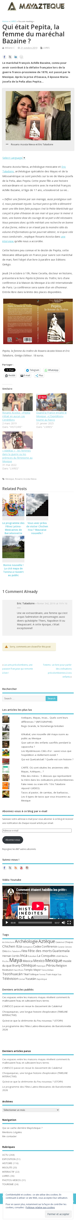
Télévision (10, 978)
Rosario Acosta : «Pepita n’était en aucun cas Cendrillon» (16, 416)
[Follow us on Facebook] (4, 868)
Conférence (49, 946)
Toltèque (34, 974)
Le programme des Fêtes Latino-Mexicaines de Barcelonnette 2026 (13, 529)
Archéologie (26, 941)
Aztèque (46, 941)
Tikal (26, 974)
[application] (38, 906)
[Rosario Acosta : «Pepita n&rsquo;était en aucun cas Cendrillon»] (17, 402)
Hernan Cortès (11, 956)
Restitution (8, 969)
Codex (37, 946)
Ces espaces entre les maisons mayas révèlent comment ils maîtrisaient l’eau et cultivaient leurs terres (36, 999)
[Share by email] (21, 57)
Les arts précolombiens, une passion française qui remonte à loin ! (17, 668)
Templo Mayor (32, 969)
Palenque (41, 965)
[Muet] (63, 922)
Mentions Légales (12, 1132)
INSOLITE (7, 1167)
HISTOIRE (7, 1163)
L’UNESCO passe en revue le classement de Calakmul (32, 1006)
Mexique (9, 478)
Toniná (42, 974)
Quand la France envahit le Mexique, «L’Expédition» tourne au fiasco (51, 416)
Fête (24, 951)
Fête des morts (40, 950)
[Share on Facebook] (4, 57)
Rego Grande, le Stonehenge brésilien (42, 726)
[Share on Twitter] (10, 57)
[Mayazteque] (10, 868)
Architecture (8, 942)
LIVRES (46, 47)
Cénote (68, 947)
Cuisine (60, 946)
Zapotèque (42, 979)
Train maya (51, 974)
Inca (23, 955)
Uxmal (22, 979)
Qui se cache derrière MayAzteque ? (22, 1128)
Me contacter (9, 1136)
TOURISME (8, 1184)
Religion (61, 966)
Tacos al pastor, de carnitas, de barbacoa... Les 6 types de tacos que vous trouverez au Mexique (45, 796)
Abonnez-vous (12, 839)
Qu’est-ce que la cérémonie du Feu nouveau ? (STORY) (32, 1020)
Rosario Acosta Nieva (25, 478)
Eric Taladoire (14, 951)
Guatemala (61, 950)
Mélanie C (10, 47)
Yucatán (30, 979)
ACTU (5, 1154)
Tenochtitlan (47, 970)
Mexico (39, 960)
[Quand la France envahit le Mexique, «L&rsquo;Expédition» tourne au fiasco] (51, 402)
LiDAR (58, 956)
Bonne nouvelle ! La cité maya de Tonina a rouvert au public (13, 570)
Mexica (28, 961)
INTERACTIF (8, 1171)
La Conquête (46, 956)
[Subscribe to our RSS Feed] (16, 868)
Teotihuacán (12, 974)
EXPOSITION (9, 1159)
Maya (15, 960)
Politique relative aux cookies (40, 1207)
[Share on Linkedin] (16, 57)
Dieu (5, 951)
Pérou (50, 965)
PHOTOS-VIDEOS (11, 1180)
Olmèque (28, 965)
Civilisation (27, 946)
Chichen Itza (12, 946)
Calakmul (59, 942)
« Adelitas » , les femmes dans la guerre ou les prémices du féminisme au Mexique (17, 456)
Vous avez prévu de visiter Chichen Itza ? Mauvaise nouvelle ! (37, 528)
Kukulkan (32, 956)
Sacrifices (18, 970)
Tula (59, 974)
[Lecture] (7, 922)
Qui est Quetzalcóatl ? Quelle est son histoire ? (47, 759)
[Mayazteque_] (27, 868)
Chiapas (69, 942)
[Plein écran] (69, 922)
